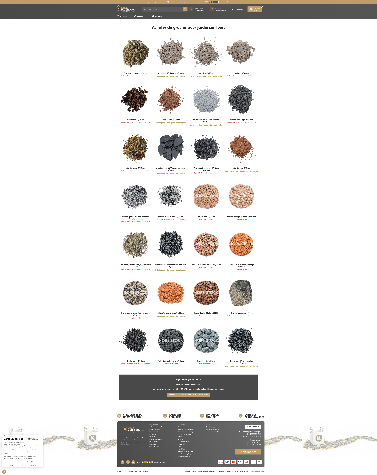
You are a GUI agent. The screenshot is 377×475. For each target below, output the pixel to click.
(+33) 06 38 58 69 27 (254, 434)
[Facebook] (122, 462)
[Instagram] (128, 462)
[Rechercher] (185, 9)
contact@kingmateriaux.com (252, 436)
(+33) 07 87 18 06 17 (254, 442)
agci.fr (262, 471)
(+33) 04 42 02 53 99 (254, 444)
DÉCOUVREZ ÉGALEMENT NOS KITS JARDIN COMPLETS (188, 395)
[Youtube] (133, 462)
